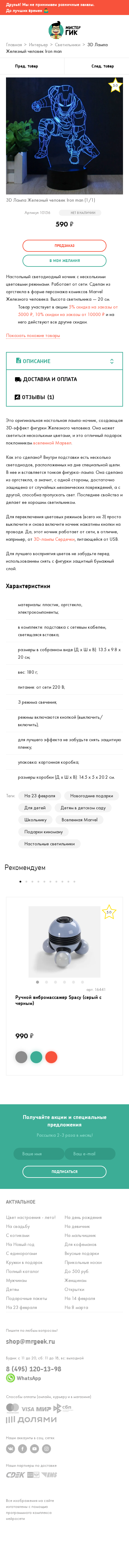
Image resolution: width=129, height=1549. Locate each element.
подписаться (64, 1171)
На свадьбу (18, 1226)
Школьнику (35, 820)
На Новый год (20, 1244)
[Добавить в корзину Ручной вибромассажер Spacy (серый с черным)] (51, 1057)
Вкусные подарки (81, 1253)
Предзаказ (64, 245)
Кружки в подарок (24, 1262)
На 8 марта (76, 1307)
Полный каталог (22, 1271)
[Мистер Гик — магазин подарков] (65, 30)
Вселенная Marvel (80, 820)
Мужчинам (16, 1280)
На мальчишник (80, 1235)
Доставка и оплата (50, 379)
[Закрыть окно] (118, 7)
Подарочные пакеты (26, 1298)
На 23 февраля (39, 796)
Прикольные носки (83, 1262)
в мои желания (65, 260)
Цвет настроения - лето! (31, 1217)
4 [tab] (67, 983)
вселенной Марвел (52, 443)
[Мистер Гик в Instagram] (46, 1448)
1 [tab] (40, 983)
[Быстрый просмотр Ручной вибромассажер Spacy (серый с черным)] (21, 1057)
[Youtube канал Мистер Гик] (34, 1448)
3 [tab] (58, 983)
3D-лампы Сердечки (54, 539)
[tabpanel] (64, 942)
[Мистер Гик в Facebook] (22, 1448)
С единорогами (21, 1253)
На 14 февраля (79, 1298)
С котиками (17, 1235)
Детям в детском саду (83, 808)
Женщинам (75, 1280)
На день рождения (83, 1217)
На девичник (77, 1226)
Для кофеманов (80, 1244)
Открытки (74, 1289)
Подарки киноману (43, 832)
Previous (12, 945)
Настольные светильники (49, 844)
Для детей (35, 808)
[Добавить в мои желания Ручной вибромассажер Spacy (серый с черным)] (36, 1057)
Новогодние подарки (91, 796)
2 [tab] (49, 983)
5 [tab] (76, 983)
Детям (12, 1289)
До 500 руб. (76, 1271)
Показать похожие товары (33, 335)
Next (116, 945)
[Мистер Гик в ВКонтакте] (10, 1448)
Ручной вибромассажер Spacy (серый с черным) (58, 1000)
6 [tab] (85, 983)
